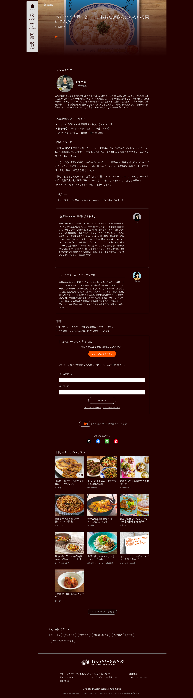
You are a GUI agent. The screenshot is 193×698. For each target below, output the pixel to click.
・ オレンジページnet (136, 677)
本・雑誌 (32, 28)
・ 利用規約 (63, 681)
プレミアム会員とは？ (102, 354)
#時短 (129, 635)
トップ (32, 9)
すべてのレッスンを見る (102, 611)
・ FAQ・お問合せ (101, 673)
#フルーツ (69, 635)
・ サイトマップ (65, 677)
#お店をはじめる (101, 635)
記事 (32, 38)
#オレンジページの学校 (63, 641)
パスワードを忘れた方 (92, 408)
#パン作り (55, 635)
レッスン (32, 19)
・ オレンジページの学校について (74, 673)
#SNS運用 (118, 635)
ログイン (102, 400)
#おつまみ (84, 635)
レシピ (32, 48)
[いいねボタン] (85, 424)
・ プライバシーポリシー (104, 677)
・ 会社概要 (132, 673)
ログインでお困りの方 (111, 408)
